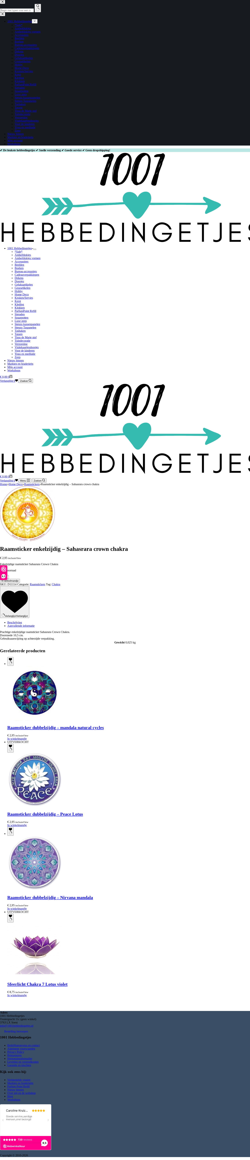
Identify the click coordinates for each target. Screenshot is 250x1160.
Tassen (19, 334)
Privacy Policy (15, 1051)
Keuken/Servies (24, 297)
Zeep (17, 357)
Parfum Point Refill (18, 1086)
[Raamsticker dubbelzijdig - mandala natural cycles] (34, 719)
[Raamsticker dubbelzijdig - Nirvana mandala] (34, 889)
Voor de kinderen (25, 350)
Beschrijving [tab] (14, 622)
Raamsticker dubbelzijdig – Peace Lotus (45, 814)
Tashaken (20, 330)
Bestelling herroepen (16, 1031)
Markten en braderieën (20, 363)
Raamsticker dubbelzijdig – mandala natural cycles (55, 727)
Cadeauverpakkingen (27, 274)
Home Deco (22, 294)
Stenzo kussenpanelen (27, 324)
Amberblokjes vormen (27, 258)
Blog (10, 1096)
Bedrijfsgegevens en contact (23, 1045)
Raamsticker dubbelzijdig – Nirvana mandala (50, 897)
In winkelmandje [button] (17, 738)
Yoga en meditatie (25, 353)
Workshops (13, 370)
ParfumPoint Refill (25, 311)
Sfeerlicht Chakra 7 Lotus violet (37, 984)
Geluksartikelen (24, 284)
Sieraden (20, 314)
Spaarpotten (21, 317)
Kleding (19, 304)
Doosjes (19, 281)
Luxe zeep (21, 320)
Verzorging (21, 344)
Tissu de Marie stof (26, 337)
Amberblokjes (23, 254)
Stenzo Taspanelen (25, 327)
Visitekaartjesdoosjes (27, 347)
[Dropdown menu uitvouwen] (34, 249)
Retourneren (14, 1055)
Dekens (19, 278)
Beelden (19, 264)
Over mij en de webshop (21, 1093)
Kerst (18, 301)
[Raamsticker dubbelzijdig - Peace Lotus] (34, 806)
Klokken (20, 307)
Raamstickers (37, 584)
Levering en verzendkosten (23, 1061)
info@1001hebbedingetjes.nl (16, 1025)
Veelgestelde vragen (18, 1079)
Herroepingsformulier (19, 1058)
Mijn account (15, 367)
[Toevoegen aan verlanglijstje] (10, 661)
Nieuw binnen (15, 360)
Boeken (19, 268)
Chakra (56, 584)
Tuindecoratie (22, 340)
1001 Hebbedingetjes (19, 248)
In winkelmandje (9, 580)
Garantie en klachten (19, 1065)
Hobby (19, 291)
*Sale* (19, 251)
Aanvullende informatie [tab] (21, 625)
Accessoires (21, 261)
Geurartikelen (22, 287)
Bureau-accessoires (26, 271)
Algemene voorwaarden (21, 1048)
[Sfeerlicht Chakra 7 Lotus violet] (34, 976)
